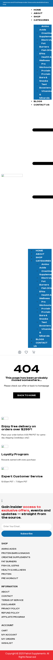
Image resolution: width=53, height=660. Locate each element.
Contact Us (41, 105)
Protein (45, 71)
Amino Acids (44, 28)
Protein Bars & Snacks (44, 77)
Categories (41, 20)
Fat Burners (44, 45)
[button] (40, 176)
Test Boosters (45, 86)
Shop (37, 16)
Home (37, 10)
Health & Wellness (45, 59)
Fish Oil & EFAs (45, 52)
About (38, 13)
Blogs (38, 101)
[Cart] (33, 352)
